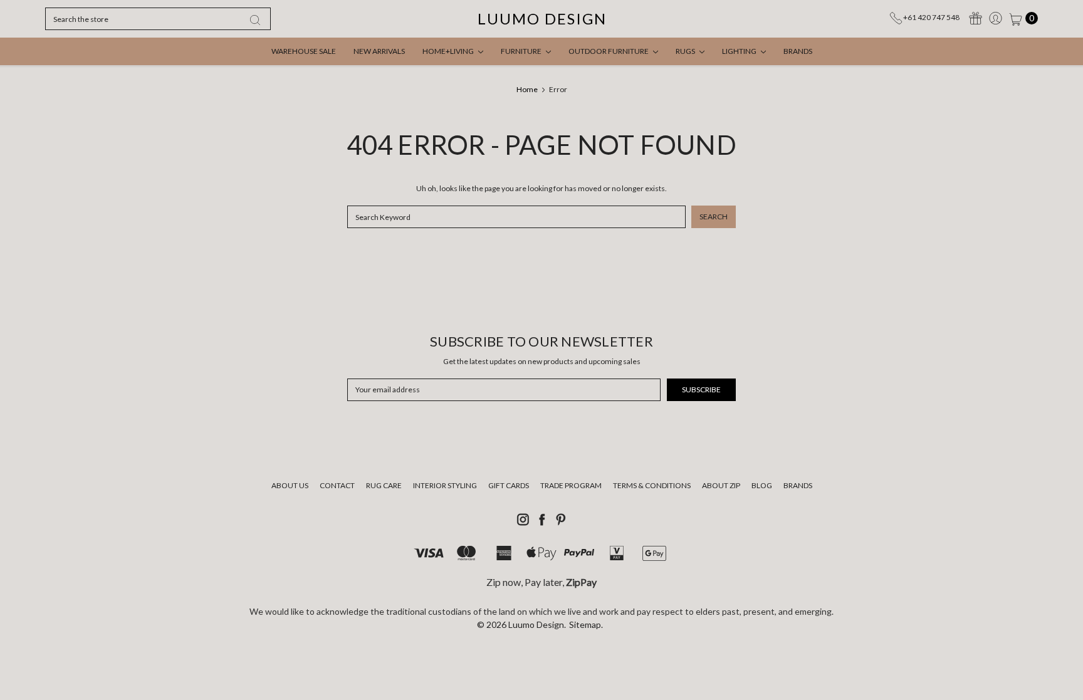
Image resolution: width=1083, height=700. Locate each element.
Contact (337, 485)
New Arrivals (379, 51)
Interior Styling (445, 485)
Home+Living (448, 51)
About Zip (721, 485)
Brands (797, 51)
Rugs (686, 51)
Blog (761, 485)
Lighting (740, 51)
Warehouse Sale (303, 51)
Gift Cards (508, 485)
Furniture (522, 51)
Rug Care (384, 485)
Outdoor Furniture (609, 51)
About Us (289, 485)
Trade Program (571, 485)
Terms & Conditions (652, 485)
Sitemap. (586, 624)
